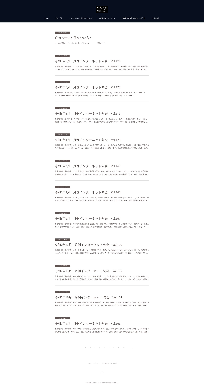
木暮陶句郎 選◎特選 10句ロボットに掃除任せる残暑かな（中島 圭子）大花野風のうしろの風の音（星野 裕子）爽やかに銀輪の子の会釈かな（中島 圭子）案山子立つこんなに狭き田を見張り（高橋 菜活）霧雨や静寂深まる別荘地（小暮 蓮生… (102, 330)
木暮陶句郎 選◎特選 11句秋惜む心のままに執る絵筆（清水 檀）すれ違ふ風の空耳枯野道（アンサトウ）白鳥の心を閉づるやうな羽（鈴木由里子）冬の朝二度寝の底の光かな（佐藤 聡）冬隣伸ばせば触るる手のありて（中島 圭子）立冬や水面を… (102, 277)
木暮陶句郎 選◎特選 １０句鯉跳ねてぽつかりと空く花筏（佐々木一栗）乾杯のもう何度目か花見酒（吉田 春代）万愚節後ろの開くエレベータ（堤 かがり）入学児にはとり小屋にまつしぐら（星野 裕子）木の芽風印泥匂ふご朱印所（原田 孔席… (102, 146)
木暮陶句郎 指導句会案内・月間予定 (133, 18)
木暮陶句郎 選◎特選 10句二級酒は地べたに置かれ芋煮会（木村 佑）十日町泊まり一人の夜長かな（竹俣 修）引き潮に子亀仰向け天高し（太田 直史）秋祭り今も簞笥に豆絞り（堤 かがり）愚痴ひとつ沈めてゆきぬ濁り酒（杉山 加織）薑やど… (102, 304)
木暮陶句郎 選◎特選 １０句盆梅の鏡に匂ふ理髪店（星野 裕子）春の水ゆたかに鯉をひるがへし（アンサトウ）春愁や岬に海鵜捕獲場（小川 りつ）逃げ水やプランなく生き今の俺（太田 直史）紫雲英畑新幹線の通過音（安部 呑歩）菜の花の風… (102, 172)
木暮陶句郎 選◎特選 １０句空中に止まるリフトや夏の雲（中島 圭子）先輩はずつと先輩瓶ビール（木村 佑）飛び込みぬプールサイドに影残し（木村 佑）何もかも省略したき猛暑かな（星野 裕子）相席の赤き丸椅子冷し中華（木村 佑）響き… (102, 67)
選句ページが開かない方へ (73, 38)
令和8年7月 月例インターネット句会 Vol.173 (87, 61)
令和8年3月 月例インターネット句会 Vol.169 (87, 166)
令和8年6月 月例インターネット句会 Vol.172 (87, 87)
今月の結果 (155, 18)
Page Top (102, 373)
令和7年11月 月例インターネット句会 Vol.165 (88, 271)
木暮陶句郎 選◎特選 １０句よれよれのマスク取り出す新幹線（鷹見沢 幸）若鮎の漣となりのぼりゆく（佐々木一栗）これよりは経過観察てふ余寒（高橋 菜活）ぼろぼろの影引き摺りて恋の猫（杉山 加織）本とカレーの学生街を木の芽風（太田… (102, 199)
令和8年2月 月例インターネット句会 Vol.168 (87, 192)
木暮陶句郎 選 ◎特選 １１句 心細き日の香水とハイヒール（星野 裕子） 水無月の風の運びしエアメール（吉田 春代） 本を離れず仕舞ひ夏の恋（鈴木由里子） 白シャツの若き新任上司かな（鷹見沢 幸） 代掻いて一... (100, 94)
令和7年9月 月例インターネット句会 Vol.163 (87, 323)
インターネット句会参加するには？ (81, 18)
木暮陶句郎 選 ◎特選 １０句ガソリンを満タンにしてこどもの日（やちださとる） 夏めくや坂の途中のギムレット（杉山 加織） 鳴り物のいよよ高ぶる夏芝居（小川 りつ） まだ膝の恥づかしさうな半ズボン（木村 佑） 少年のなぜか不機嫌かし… (102, 120)
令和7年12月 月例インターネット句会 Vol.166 (88, 245)
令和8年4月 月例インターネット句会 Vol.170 (87, 140)
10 (123, 347)
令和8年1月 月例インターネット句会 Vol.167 (87, 218)
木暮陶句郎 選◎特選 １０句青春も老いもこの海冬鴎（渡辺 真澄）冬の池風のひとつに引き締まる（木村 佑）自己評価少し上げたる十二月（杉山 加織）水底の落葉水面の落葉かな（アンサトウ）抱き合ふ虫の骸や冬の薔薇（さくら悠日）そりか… (102, 251)
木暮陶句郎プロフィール (107, 18)
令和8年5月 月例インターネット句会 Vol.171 (87, 113)
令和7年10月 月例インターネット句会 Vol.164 (88, 297)
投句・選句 (58, 18)
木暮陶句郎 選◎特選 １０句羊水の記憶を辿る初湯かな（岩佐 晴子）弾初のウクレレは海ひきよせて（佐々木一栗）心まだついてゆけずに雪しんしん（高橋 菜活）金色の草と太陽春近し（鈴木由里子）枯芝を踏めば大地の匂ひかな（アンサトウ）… (102, 225)
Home (46, 18)
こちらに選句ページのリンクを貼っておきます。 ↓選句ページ (80, 43)
